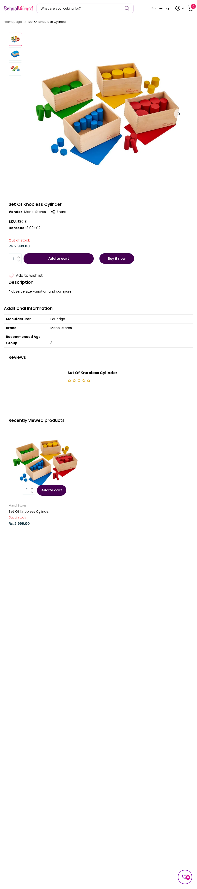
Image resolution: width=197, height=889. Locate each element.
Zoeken (127, 8)
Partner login (162, 8)
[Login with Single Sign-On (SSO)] (179, 8)
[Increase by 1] (20, 254)
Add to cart (58, 258)
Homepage (13, 21)
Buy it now (117, 258)
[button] (179, 114)
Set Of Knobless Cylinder (29, 511)
